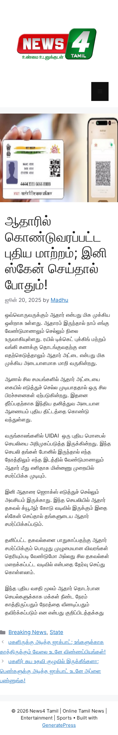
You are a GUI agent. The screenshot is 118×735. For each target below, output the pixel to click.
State (56, 632)
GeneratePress (59, 725)
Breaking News (27, 632)
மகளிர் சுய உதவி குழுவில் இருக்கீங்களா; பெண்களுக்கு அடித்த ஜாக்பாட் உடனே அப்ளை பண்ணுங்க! (50, 671)
